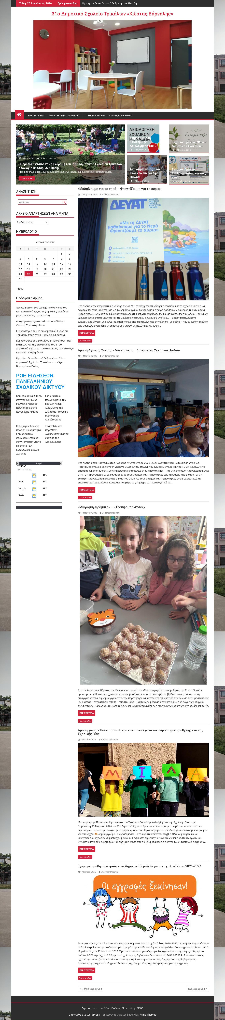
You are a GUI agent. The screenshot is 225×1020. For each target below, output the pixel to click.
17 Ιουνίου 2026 (29, 158)
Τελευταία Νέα (35, 115)
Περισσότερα (86, 333)
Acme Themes (148, 1014)
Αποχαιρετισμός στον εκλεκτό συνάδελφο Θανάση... (145, 173)
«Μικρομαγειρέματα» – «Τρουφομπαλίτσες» (111, 507)
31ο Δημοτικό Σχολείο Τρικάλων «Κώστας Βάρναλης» (112, 14)
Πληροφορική (94, 115)
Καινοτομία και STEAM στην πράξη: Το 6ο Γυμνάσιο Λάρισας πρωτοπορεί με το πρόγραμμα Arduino (29, 403)
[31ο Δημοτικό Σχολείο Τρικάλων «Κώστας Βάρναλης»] (19, 114)
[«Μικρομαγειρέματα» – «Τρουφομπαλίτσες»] (143, 600)
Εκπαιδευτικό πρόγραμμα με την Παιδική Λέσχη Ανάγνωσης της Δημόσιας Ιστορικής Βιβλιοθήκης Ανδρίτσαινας (56, 407)
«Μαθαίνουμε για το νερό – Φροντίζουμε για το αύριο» (119, 189)
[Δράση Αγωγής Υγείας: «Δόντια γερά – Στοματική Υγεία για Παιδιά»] (143, 408)
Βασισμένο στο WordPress (84, 1014)
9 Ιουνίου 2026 (182, 181)
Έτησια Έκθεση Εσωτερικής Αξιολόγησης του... (143, 141)
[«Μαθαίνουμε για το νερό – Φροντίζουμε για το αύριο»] (143, 249)
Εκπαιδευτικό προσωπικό (64, 115)
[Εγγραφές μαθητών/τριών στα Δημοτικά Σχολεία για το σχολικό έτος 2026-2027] (143, 906)
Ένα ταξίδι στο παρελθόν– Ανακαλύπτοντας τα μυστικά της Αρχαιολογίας (57, 433)
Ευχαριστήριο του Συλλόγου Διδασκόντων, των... (189, 173)
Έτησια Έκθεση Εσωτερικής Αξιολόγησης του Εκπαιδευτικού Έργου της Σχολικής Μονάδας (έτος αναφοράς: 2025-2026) (42, 311)
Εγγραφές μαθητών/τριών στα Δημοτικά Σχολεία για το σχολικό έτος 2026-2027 (139, 866)
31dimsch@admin (49, 158)
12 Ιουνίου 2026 (183, 150)
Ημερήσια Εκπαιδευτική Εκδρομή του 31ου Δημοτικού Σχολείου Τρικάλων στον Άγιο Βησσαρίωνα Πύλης (40, 362)
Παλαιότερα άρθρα (92, 988)
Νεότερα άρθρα (196, 988)
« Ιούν (19, 288)
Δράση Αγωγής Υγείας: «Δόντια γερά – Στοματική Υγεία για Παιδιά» (129, 350)
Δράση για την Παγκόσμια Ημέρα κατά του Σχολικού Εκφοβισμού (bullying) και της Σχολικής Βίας (140, 732)
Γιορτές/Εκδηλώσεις (120, 115)
